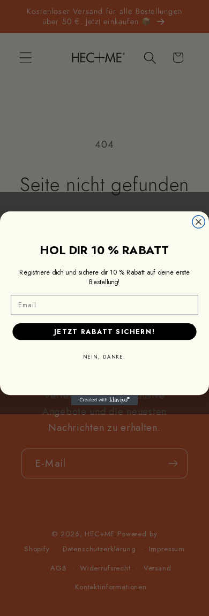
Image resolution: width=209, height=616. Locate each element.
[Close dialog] (198, 221)
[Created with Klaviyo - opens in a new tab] (104, 400)
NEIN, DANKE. (104, 356)
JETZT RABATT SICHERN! (104, 331)
